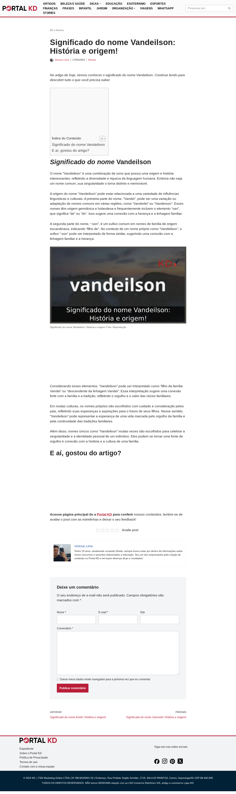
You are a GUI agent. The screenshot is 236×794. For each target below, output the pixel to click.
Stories (49, 12)
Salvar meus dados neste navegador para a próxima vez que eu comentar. (105, 679)
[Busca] (229, 8)
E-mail (103, 612)
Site (142, 612)
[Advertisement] (78, 112)
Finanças (50, 8)
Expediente (27, 748)
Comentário (65, 628)
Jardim (101, 8)
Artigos (49, 3)
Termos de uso (28, 762)
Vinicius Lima (62, 59)
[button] (100, 3)
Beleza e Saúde (72, 3)
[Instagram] (164, 763)
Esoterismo (136, 3)
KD (51, 30)
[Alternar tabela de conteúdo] (101, 139)
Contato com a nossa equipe (37, 766)
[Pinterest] (172, 763)
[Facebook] (156, 763)
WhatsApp (166, 8)
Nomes (60, 30)
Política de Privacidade (34, 757)
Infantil (85, 8)
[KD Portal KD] (20, 8)
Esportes (158, 3)
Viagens (146, 8)
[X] (180, 763)
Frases (68, 8)
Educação (114, 3)
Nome (61, 612)
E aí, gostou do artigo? (70, 150)
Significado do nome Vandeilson (78, 145)
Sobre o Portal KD (31, 753)
